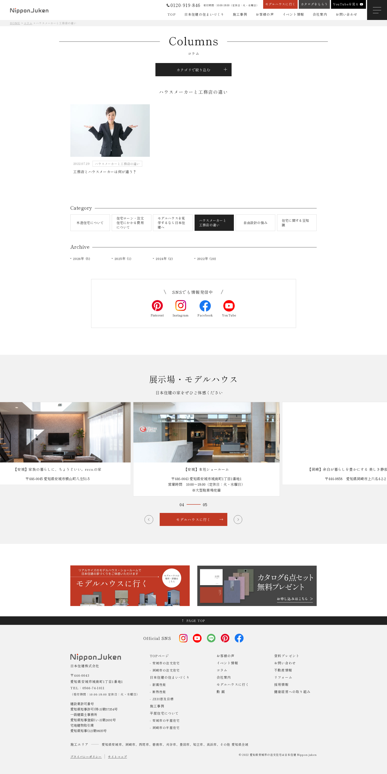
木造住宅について (90, 222)
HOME (15, 23)
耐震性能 (159, 684)
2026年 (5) (81, 258)
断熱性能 (159, 691)
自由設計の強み (255, 222)
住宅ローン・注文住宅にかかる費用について (130, 222)
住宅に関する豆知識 (295, 222)
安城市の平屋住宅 (166, 720)
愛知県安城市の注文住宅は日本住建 (273, 755)
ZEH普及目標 (163, 699)
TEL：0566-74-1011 (87, 687)
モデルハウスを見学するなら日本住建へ (171, 222)
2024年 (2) (164, 258)
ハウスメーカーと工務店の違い (212, 222)
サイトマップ (117, 756)
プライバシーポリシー (86, 756)
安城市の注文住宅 (166, 663)
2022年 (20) (206, 258)
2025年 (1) (122, 258)
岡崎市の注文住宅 (166, 670)
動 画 (221, 691)
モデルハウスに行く (233, 684)
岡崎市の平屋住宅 (166, 727)
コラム (28, 23)
